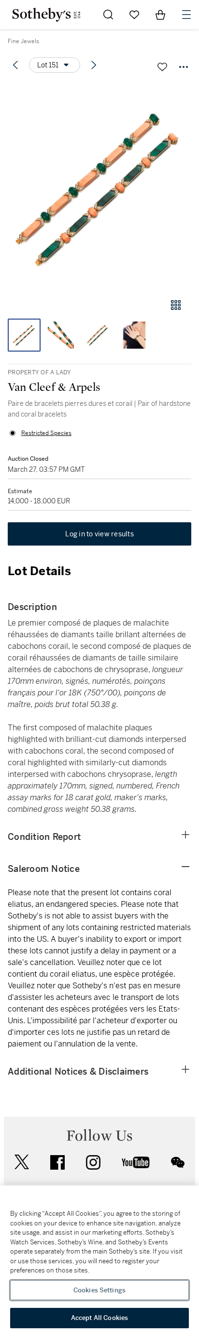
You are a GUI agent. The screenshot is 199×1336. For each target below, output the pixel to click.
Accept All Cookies (99, 1318)
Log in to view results (99, 534)
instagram (93, 1162)
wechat (178, 1162)
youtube (136, 1162)
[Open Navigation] (186, 14)
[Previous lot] (15, 65)
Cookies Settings (99, 1290)
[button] (99, 185)
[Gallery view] (176, 305)
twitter (21, 1162)
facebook (57, 1162)
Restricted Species (46, 433)
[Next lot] (93, 65)
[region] (99, 1261)
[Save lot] (162, 67)
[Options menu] (183, 67)
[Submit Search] (108, 14)
